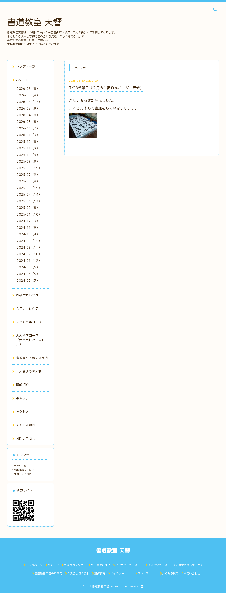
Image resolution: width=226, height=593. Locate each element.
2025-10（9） (28, 155)
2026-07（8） (28, 95)
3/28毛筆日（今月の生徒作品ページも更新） (106, 87)
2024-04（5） (28, 274)
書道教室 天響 (34, 22)
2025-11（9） (28, 148)
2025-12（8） (28, 141)
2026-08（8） (28, 88)
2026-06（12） (29, 102)
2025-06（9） (28, 181)
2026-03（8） (28, 122)
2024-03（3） (28, 280)
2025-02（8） (28, 208)
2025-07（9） (28, 175)
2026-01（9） (28, 135)
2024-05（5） (28, 267)
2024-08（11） (29, 247)
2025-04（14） (29, 194)
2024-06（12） (29, 261)
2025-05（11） (29, 188)
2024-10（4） (28, 234)
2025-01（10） (29, 214)
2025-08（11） (29, 168)
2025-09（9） (28, 161)
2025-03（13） (29, 201)
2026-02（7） (28, 128)
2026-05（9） (28, 108)
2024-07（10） (29, 254)
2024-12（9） (28, 221)
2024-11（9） (28, 227)
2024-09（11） (29, 241)
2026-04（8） (28, 115)
